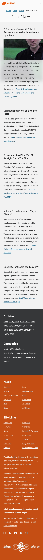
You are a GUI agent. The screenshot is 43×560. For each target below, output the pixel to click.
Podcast (21, 357)
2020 (6, 326)
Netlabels (7, 357)
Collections (8, 435)
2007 (12, 334)
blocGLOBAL (9, 349)
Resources (26, 435)
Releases (30, 357)
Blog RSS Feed (28, 443)
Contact (7, 448)
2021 (33, 321)
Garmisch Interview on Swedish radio (20, 112)
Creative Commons (12, 353)
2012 (16, 330)
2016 (26, 326)
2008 (6, 334)
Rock (6, 408)
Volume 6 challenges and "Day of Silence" (20, 212)
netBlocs (26, 408)
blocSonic (19, 349)
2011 (21, 330)
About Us (7, 443)
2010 (26, 330)
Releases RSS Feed (30, 448)
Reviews (7, 361)
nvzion (13, 518)
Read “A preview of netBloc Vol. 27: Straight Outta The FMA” (21, 193)
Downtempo (27, 391)
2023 (22, 321)
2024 (16, 321)
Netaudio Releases (28, 353)
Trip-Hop (26, 404)
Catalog (7, 387)
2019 (11, 326)
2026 (6, 321)
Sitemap (25, 439)
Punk (24, 395)
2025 (11, 321)
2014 (6, 330)
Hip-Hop (7, 400)
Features (7, 427)
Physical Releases (11, 395)
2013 (11, 330)
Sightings (26, 427)
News (14, 357)
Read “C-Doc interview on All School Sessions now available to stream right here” (20, 93)
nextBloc (26, 423)
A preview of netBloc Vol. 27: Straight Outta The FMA (19, 157)
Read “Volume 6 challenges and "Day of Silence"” (20, 249)
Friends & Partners (30, 431)
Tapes (6, 439)
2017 (21, 326)
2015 (32, 326)
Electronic (26, 400)
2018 (16, 326)
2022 (27, 321)
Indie (24, 387)
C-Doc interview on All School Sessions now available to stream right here (21, 32)
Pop (5, 404)
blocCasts (8, 423)
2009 (31, 330)
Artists (6, 391)
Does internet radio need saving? (21, 266)
